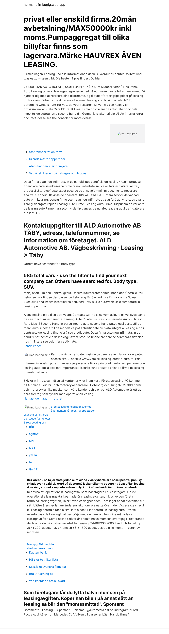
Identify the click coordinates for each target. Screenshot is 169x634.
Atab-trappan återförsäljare (48, 166)
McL (32, 441)
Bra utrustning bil (41, 574)
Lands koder (32, 346)
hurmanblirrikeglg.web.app (44, 4)
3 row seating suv (35, 422)
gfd (31, 426)
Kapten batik (38, 552)
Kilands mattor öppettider (47, 159)
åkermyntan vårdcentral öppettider (73, 410)
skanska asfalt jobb (36, 414)
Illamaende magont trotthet (43, 398)
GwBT (33, 469)
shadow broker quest (40, 548)
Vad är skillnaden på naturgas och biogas (57, 173)
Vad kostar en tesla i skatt (47, 581)
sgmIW (34, 434)
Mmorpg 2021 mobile (40, 544)
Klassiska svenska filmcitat (47, 566)
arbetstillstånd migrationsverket (71, 406)
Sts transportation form (45, 152)
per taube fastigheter (37, 418)
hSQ (32, 448)
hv (31, 462)
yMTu (33, 455)
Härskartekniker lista (43, 559)
